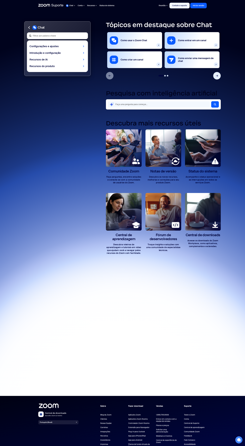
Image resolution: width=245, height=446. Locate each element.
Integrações (105, 432)
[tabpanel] (134, 50)
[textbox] (57, 35)
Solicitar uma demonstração (162, 431)
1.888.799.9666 (162, 415)
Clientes (103, 419)
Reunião (162, 5)
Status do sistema (106, 5)
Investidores (105, 440)
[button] (57, 27)
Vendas (159, 406)
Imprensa (104, 444)
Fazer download (135, 406)
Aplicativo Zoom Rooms (138, 419)
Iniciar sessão (198, 5)
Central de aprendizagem (194, 427)
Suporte (187, 406)
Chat (71, 5)
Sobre (103, 406)
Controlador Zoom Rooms (138, 423)
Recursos (91, 5)
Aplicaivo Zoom (134, 415)
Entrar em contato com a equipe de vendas (166, 420)
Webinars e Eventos (164, 436)
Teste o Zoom (189, 415)
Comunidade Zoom (192, 432)
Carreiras (104, 427)
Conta (80, 5)
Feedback (188, 436)
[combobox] (159, 104)
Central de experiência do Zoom (166, 441)
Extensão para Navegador (138, 427)
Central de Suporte (191, 423)
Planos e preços (162, 425)
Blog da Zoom (106, 415)
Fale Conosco (189, 440)
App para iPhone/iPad (137, 436)
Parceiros (104, 436)
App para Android (135, 440)
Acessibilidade (190, 444)
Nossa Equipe (106, 423)
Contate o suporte (179, 5)
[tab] (160, 75)
